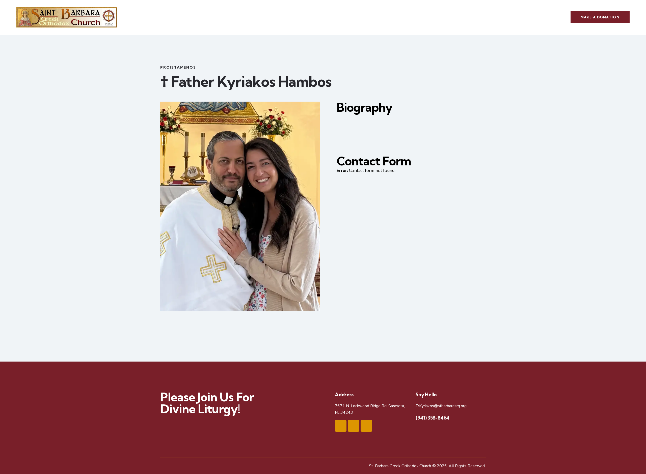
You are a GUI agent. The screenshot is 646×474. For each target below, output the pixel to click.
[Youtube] (353, 426)
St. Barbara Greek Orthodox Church (400, 466)
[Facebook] (340, 426)
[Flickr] (366, 426)
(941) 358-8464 (432, 418)
